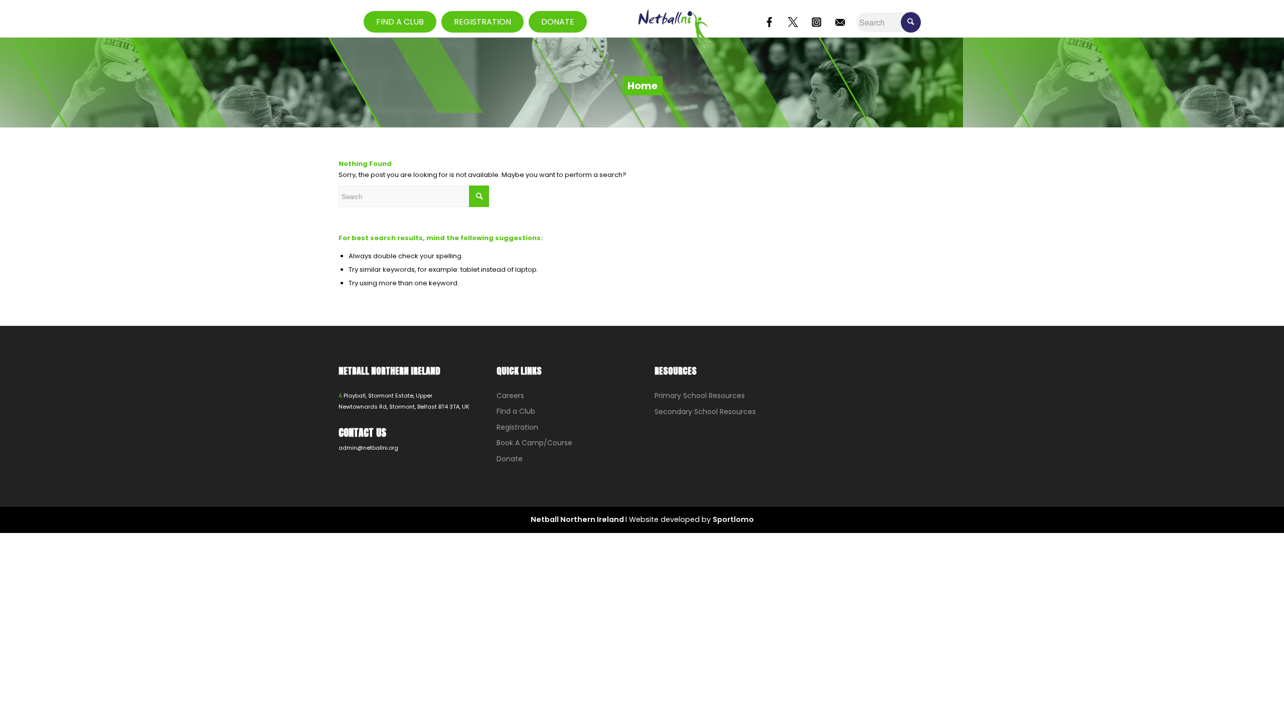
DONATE (557, 22)
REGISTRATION (482, 22)
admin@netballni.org (368, 448)
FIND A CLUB (400, 22)
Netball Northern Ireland (578, 519)
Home (642, 86)
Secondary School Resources (705, 412)
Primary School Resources (700, 396)
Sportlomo (733, 519)
